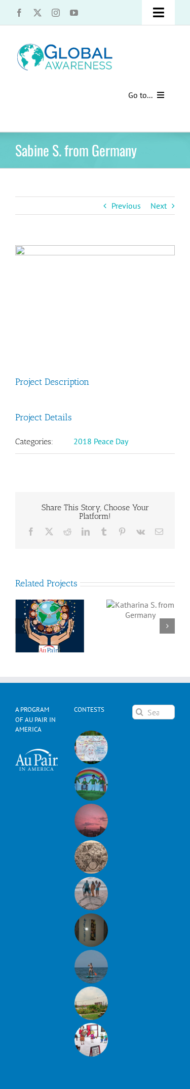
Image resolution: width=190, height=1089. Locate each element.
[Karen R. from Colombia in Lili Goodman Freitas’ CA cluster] (91, 820)
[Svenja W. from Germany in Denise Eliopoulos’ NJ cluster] (91, 857)
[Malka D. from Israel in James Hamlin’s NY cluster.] (91, 930)
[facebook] (19, 13)
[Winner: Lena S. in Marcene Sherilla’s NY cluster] (91, 747)
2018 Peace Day (100, 441)
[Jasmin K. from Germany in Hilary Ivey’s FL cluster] (91, 893)
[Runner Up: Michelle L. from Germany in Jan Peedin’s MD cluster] (91, 784)
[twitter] (37, 13)
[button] (22, 626)
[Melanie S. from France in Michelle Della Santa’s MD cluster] (91, 966)
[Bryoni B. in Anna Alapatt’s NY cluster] (91, 1003)
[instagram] (56, 13)
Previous (126, 206)
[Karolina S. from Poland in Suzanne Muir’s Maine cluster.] (91, 1039)
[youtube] (74, 13)
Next (158, 206)
